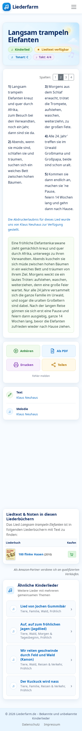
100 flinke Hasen (31, 554)
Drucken (26, 365)
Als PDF (62, 351)
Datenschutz (31, 724)
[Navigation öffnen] (73, 7)
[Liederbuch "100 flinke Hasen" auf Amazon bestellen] (72, 554)
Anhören (26, 351)
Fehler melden (41, 376)
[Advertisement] (41, 464)
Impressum (52, 724)
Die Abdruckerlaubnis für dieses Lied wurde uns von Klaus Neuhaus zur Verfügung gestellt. (39, 224)
